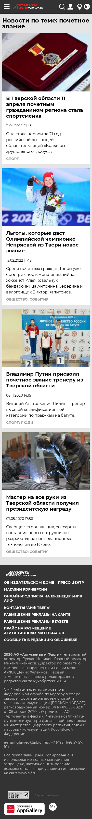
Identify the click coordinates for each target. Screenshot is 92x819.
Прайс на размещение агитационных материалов (34, 630)
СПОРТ (12, 158)
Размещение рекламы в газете (36, 621)
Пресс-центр (71, 582)
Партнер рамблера (46, 795)
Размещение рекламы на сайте (37, 614)
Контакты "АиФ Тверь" (27, 608)
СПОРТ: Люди (19, 422)
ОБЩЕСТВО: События (27, 299)
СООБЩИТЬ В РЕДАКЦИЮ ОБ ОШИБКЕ (40, 640)
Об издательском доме (29, 582)
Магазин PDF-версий (25, 589)
